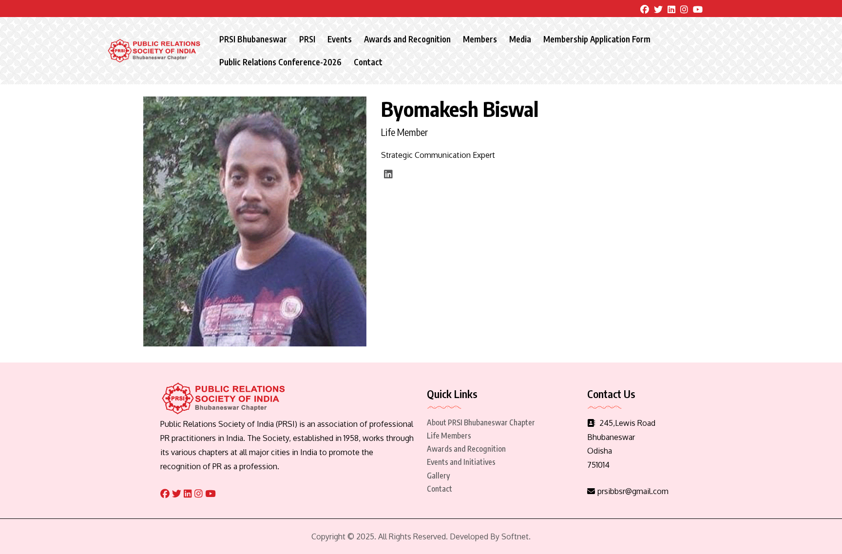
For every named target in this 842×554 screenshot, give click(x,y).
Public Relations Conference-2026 (280, 62)
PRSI (307, 39)
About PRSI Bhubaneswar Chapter (481, 422)
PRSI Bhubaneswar (253, 39)
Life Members (449, 435)
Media (520, 39)
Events (339, 39)
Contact (368, 62)
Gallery (438, 475)
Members (480, 39)
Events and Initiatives (461, 462)
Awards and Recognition (407, 39)
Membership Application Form (597, 39)
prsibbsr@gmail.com (633, 491)
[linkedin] (388, 174)
